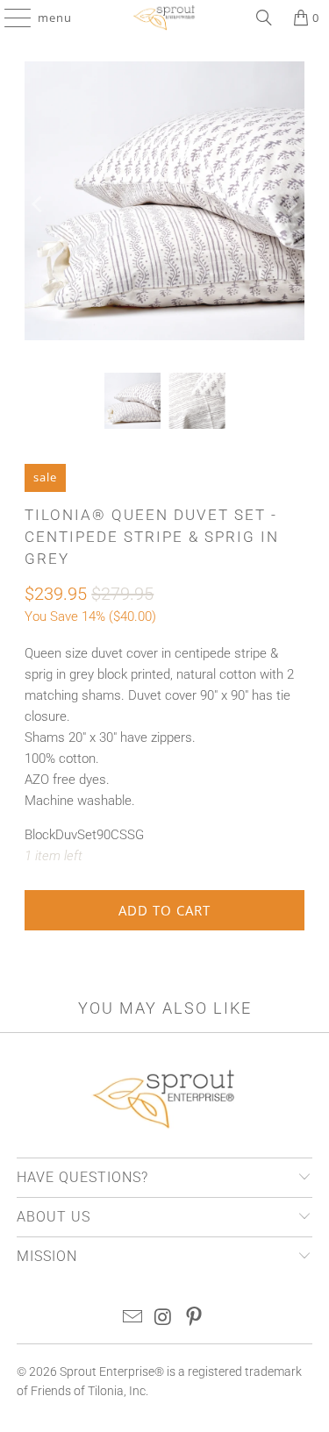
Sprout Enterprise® (112, 1371)
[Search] (264, 17)
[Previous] (38, 203)
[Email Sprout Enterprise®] (133, 1318)
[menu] (9, 17)
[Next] (291, 203)
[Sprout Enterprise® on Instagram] (164, 1318)
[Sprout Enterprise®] (164, 17)
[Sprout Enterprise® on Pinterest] (194, 1318)
